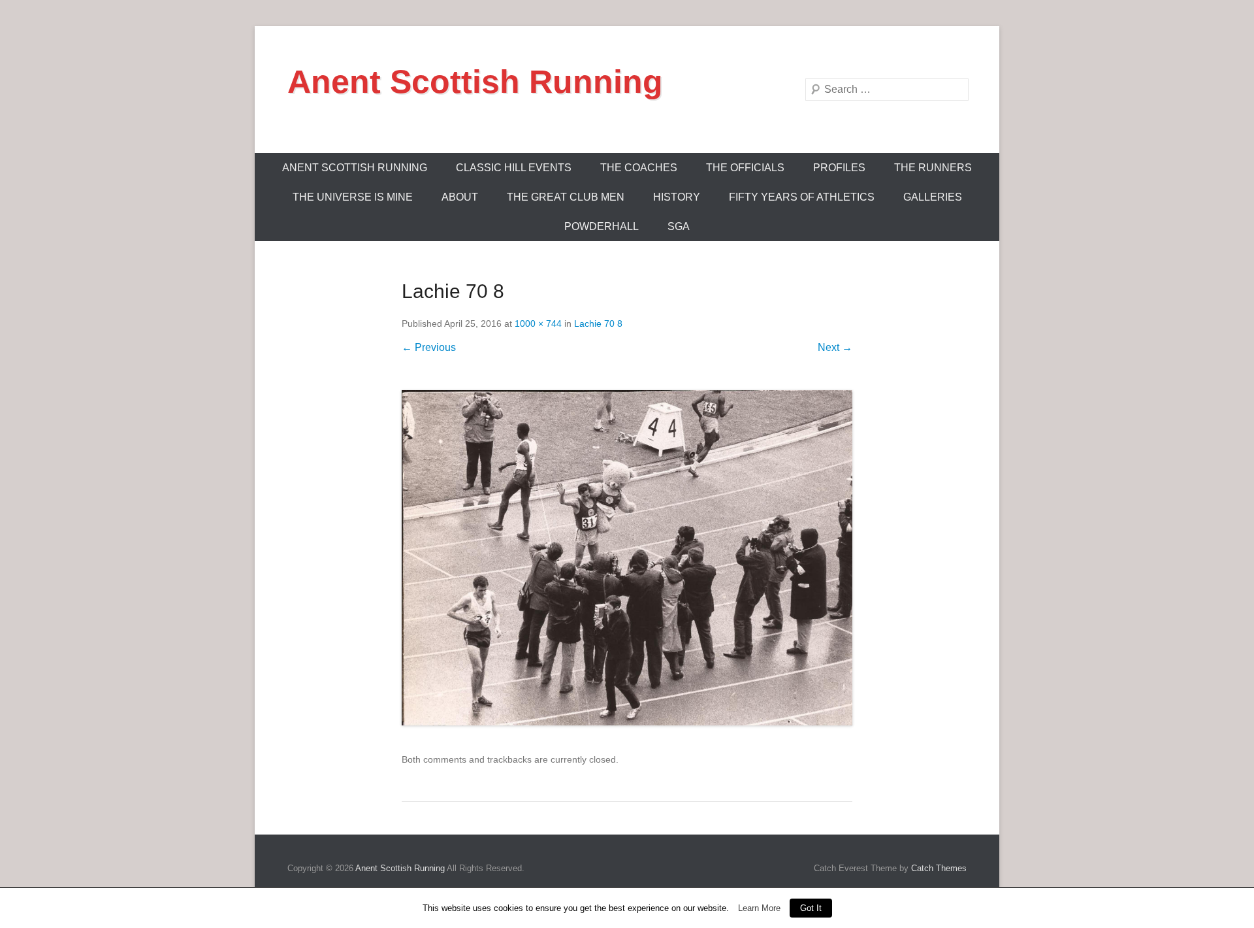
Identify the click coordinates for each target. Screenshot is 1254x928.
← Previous (429, 347)
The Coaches (638, 167)
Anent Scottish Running (475, 81)
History (676, 197)
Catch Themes (939, 868)
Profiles (839, 167)
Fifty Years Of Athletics (802, 197)
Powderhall (601, 226)
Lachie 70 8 (598, 323)
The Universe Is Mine (353, 197)
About (460, 197)
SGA (678, 226)
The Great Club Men (565, 197)
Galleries (932, 197)
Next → (835, 347)
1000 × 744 (538, 323)
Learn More (759, 908)
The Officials (745, 167)
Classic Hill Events (513, 167)
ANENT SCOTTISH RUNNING (354, 167)
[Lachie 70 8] (627, 557)
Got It (811, 908)
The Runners (933, 167)
